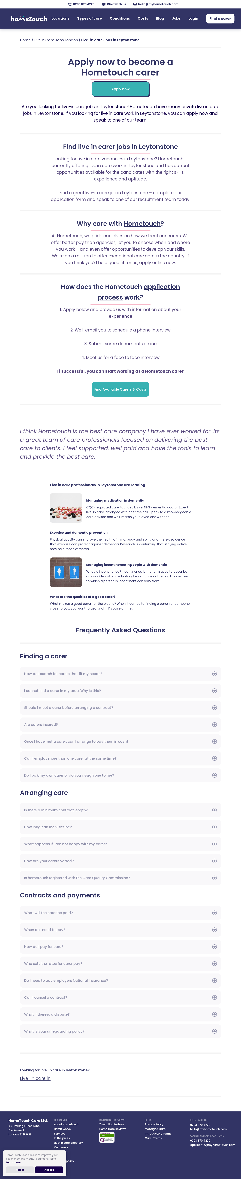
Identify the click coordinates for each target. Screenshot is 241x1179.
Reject (20, 1170)
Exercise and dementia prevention (79, 532)
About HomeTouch (66, 1124)
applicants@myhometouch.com (212, 1145)
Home (25, 40)
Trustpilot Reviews (111, 1124)
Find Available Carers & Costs (120, 389)
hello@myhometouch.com (158, 4)
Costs (143, 18)
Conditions (120, 18)
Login (193, 18)
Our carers (61, 1147)
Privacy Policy (154, 1124)
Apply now (120, 88)
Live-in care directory (68, 1143)
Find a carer (220, 18)
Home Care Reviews (112, 1129)
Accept (49, 1170)
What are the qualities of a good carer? (83, 597)
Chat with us (116, 4)
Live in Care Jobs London (56, 40)
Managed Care (155, 1129)
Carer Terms (153, 1138)
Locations (61, 18)
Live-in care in (35, 1078)
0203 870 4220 (84, 4)
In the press (62, 1138)
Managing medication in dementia (68, 508)
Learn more (13, 1162)
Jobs (176, 18)
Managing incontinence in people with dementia (68, 572)
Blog (160, 18)
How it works (62, 1129)
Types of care (89, 18)
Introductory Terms (158, 1133)
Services (59, 1133)
